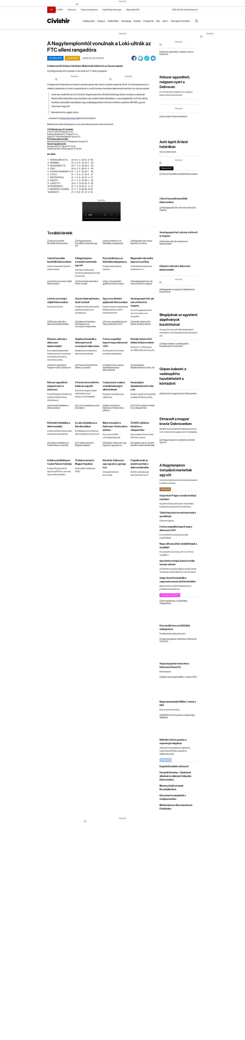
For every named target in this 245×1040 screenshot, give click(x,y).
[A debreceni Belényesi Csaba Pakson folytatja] (59, 449)
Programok (148, 21)
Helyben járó (89, 21)
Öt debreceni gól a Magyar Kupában (84, 462)
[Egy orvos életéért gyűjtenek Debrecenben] (115, 287)
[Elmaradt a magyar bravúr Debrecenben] (179, 403)
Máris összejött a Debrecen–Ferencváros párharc (115, 426)
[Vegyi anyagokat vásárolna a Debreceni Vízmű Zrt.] (179, 648)
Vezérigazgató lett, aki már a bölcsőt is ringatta (142, 302)
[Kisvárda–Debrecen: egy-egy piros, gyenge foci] (115, 449)
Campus (101, 21)
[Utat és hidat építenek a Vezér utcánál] (87, 287)
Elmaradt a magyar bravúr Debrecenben (176, 421)
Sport (165, 21)
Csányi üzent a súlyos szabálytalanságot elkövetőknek (114, 386)
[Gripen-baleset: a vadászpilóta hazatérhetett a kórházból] (179, 353)
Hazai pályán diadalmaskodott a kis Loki (142, 386)
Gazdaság (126, 21)
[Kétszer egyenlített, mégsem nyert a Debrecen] (59, 371)
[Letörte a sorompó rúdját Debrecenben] (59, 287)
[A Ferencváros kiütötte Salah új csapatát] (87, 371)
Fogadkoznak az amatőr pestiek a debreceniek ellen (140, 464)
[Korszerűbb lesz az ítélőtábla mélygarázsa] (115, 247)
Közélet (137, 21)
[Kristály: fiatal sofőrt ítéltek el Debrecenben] (143, 328)
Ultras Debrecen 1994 (70, 118)
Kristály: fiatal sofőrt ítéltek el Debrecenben (142, 341)
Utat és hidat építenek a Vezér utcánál (87, 300)
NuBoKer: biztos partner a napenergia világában (173, 742)
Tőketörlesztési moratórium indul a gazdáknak (178, 514)
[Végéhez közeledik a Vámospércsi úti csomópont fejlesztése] (87, 328)
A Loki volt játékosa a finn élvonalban (86, 425)
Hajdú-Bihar (113, 21)
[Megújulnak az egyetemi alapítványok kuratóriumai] (179, 299)
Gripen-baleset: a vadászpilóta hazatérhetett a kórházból (173, 376)
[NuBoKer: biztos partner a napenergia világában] (179, 724)
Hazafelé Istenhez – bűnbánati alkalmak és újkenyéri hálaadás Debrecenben (175, 776)
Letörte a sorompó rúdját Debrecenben (57, 300)
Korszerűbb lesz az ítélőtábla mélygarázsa (115, 260)
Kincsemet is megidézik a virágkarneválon (173, 797)
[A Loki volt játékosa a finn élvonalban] (87, 411)
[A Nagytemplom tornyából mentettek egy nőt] (87, 247)
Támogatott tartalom (180, 21)
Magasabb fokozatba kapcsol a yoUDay (142, 260)
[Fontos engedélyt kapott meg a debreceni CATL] (115, 328)
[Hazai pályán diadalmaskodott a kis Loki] (143, 371)
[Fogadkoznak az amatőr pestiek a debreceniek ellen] (143, 449)
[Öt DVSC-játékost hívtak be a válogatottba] (143, 411)
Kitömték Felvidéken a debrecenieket (58, 425)
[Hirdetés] (122, 4)
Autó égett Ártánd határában (174, 144)
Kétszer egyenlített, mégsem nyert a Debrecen (57, 386)
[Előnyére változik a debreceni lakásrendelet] (59, 328)
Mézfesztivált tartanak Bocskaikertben (171, 788)
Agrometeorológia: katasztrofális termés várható (177, 563)
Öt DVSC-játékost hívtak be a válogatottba (140, 426)
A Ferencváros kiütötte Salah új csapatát (87, 384)
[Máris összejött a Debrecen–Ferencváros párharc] (115, 411)
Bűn (158, 21)
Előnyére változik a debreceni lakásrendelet (57, 342)
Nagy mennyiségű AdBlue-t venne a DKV (178, 703)
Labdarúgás (72, 58)
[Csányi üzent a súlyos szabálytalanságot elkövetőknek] (115, 371)
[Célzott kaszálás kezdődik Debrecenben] (59, 247)
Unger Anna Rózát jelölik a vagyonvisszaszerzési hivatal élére (178, 580)
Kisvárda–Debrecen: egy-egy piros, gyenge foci (114, 464)
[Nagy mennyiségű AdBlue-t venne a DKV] (179, 686)
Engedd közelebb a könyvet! (174, 766)
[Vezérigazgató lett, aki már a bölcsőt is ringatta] (143, 287)
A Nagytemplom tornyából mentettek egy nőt (86, 262)
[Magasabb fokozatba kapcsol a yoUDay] (143, 247)
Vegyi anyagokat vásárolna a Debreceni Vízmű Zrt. (174, 665)
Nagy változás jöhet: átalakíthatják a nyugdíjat (178, 546)
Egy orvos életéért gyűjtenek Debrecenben (115, 300)
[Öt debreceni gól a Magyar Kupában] (87, 449)
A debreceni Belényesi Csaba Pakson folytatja (59, 462)
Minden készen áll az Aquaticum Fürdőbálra (176, 807)
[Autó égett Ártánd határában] (179, 126)
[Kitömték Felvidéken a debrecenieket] (59, 411)
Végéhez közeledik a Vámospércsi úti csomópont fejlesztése (87, 342)
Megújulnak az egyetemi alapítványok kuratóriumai (178, 319)
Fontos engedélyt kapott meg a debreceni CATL (115, 342)
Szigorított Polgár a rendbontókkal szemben (178, 497)
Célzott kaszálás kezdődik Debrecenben (59, 260)
